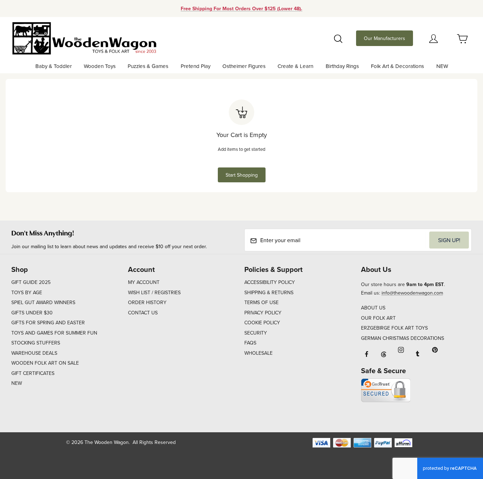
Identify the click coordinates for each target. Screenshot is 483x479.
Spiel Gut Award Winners (43, 302)
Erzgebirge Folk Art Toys (394, 327)
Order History (147, 302)
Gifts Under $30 (32, 312)
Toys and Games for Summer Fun (54, 332)
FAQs (250, 342)
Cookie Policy (262, 322)
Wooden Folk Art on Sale (45, 362)
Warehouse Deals (34, 353)
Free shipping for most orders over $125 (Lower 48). (241, 8)
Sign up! (449, 240)
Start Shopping (242, 174)
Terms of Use (261, 302)
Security (255, 332)
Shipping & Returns (268, 292)
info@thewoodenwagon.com (412, 292)
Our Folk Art (378, 317)
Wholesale (258, 353)
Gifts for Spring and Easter (48, 322)
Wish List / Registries (154, 292)
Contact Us (143, 312)
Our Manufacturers (384, 38)
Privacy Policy (262, 312)
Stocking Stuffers (35, 342)
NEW (16, 383)
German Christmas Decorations (402, 338)
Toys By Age (26, 292)
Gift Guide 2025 (31, 282)
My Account (143, 282)
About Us (373, 307)
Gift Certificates (32, 373)
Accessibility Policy (269, 282)
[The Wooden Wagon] (84, 37)
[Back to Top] (461, 434)
